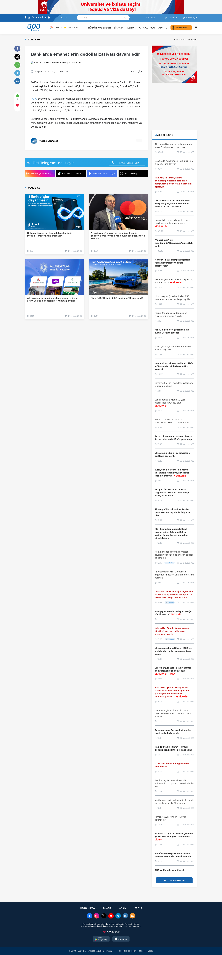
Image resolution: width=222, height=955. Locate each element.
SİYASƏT (119, 27)
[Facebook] (25, 17)
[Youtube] (37, 17)
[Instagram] (29, 17)
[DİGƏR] (194, 28)
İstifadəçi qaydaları (127, 951)
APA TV (162, 27)
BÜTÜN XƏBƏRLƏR (99, 27)
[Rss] (49, 17)
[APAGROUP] (111, 932)
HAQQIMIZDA (87, 908)
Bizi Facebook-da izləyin (103, 173)
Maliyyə (192, 39)
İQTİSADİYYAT (146, 27)
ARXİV (122, 908)
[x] (104, 916)
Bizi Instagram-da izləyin (42, 173)
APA (34, 98)
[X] (33, 17)
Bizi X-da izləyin (132, 173)
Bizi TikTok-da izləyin (71, 173)
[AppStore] (121, 939)
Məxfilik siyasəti (146, 951)
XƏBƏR (131, 27)
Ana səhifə (179, 39)
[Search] (125, 18)
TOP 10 (138, 908)
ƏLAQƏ (107, 908)
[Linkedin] (45, 17)
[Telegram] (41, 17)
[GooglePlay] (101, 939)
